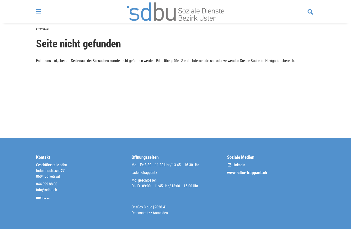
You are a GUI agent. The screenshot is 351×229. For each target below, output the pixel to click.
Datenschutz (141, 212)
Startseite (42, 28)
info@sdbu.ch (46, 189)
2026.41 (160, 206)
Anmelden (160, 212)
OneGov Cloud (142, 206)
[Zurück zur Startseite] (175, 11)
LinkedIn (238, 164)
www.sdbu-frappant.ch (247, 172)
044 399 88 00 (46, 183)
